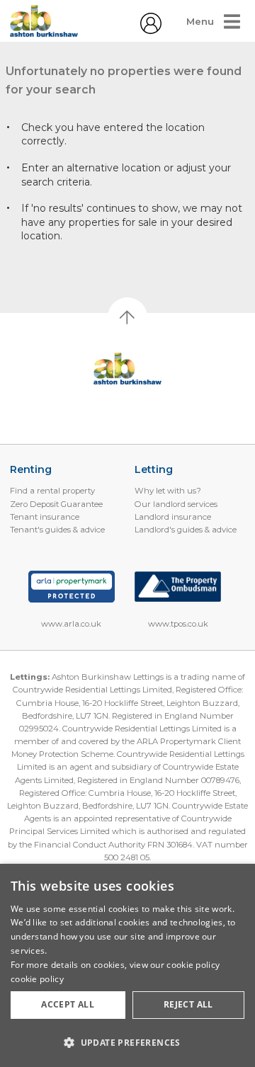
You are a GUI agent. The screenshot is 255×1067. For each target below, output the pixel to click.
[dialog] (127, 965)
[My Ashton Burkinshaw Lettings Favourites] (151, 30)
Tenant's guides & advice (57, 530)
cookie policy (37, 979)
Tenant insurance (44, 517)
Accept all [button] (67, 1004)
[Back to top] (128, 369)
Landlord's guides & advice (186, 530)
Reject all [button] (188, 1004)
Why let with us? (168, 491)
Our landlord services (176, 504)
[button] (127, 1042)
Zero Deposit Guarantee (56, 504)
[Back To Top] (127, 317)
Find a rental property (52, 491)
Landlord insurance (173, 517)
